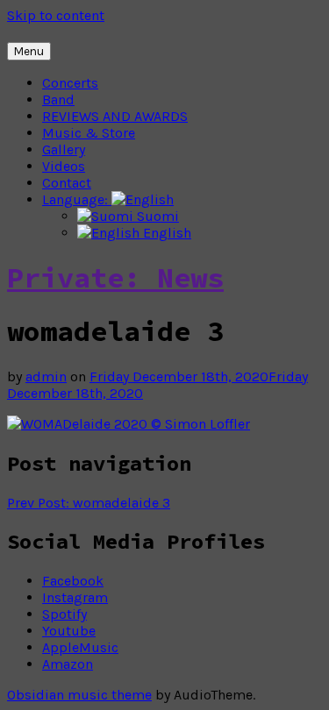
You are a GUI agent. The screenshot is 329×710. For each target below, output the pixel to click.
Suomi (156, 216)
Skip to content (55, 15)
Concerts (70, 83)
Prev (88, 502)
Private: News (115, 277)
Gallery (63, 149)
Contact (66, 182)
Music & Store (88, 132)
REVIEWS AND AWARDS (115, 116)
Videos (63, 166)
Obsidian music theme (79, 694)
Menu (29, 51)
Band (58, 99)
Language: (76, 199)
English (165, 232)
